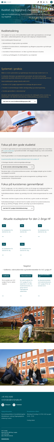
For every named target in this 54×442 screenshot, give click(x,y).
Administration (5, 439)
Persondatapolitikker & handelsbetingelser (13, 414)
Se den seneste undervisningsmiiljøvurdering (15, 167)
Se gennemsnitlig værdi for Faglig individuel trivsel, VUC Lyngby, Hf (20, 159)
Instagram (7, 404)
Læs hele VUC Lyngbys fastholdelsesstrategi (15, 208)
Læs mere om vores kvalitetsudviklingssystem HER (17, 101)
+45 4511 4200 (7, 397)
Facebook (19, 404)
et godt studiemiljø (8, 150)
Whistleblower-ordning (7, 416)
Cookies (9, 418)
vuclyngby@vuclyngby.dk (11, 400)
